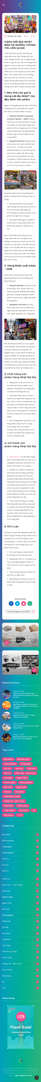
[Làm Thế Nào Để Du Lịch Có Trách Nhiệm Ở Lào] (6, 727)
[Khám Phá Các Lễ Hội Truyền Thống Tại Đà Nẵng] (6, 716)
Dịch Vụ (19, 768)
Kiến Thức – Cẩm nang (12, 885)
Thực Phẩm (9, 810)
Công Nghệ (26, 764)
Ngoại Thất (22, 778)
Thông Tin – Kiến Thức (12, 963)
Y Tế (20, 815)
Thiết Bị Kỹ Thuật (12, 796)
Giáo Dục (32, 768)
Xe (34, 810)
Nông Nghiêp (26, 782)
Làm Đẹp (8, 778)
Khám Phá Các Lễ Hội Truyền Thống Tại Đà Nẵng (24, 716)
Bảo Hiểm (8, 759)
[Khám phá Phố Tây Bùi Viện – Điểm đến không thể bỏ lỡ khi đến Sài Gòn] (6, 694)
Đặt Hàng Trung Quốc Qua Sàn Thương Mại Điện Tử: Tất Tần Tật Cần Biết (25, 706)
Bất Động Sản (23, 759)
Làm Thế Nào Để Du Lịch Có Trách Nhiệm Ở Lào (26, 727)
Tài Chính (23, 810)
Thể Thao (8, 806)
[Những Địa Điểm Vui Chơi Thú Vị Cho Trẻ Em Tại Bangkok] (6, 737)
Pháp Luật (21, 787)
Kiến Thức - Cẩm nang (25, 773)
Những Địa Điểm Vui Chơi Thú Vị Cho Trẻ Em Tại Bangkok (25, 737)
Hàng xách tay (15, 457)
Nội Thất (8, 787)
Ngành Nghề (9, 782)
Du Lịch (7, 768)
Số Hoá (7, 792)
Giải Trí (7, 773)
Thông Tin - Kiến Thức (14, 801)
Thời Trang (22, 806)
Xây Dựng (8, 815)
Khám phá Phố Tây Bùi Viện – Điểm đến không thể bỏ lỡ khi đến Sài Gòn (25, 695)
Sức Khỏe (19, 792)
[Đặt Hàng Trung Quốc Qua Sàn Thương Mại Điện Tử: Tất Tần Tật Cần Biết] (6, 705)
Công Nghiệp (10, 764)
